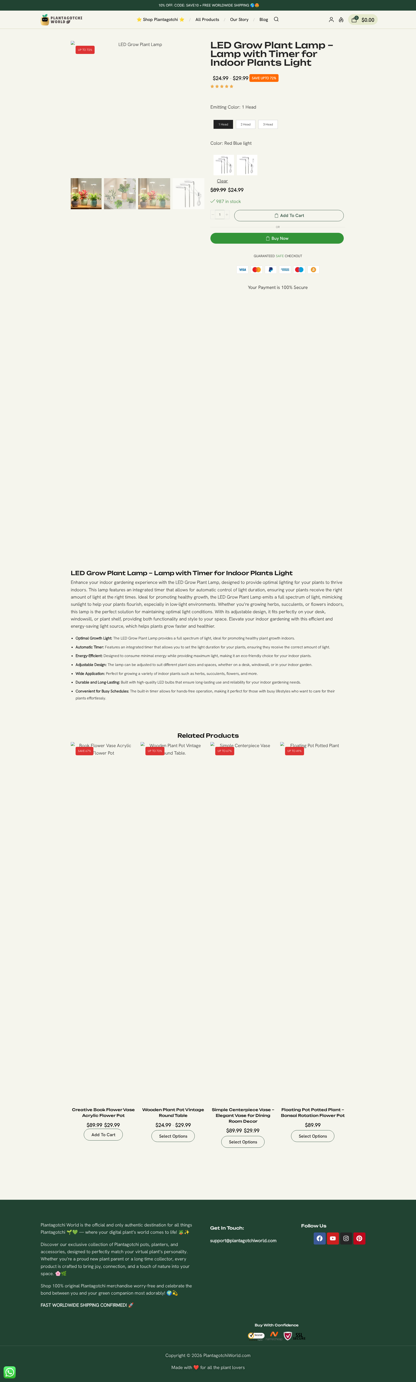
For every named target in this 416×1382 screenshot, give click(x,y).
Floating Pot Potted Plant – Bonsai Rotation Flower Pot (313, 1112)
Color (216, 143)
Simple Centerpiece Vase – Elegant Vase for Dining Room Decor (243, 1115)
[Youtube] (333, 1238)
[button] (276, 19)
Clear (222, 181)
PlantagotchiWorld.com (227, 1355)
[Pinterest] (359, 1238)
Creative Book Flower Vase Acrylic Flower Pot (103, 1112)
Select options (196, 1082)
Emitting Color (224, 107)
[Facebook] (320, 1238)
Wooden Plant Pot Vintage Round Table (173, 1112)
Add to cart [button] (126, 1082)
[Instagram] (346, 1238)
